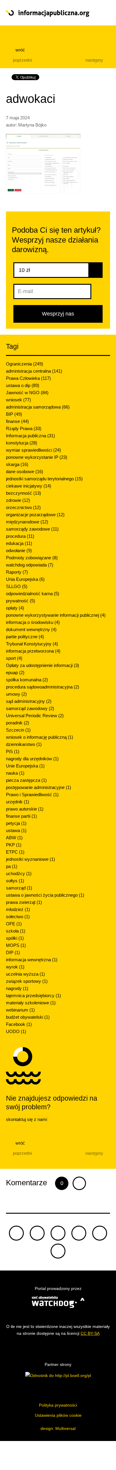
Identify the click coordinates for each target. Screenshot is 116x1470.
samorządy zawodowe (32, 528)
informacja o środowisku (33, 622)
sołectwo (18, 916)
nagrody (17, 988)
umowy (16, 694)
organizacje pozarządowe (35, 514)
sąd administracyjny (28, 701)
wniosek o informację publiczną (39, 737)
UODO (16, 1031)
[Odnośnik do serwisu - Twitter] (37, 1233)
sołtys (15, 880)
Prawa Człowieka (28, 378)
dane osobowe (24, 471)
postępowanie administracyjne (38, 787)
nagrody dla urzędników (32, 758)
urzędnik (17, 801)
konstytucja (21, 442)
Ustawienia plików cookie (58, 1415)
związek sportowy (27, 981)
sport (14, 658)
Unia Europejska (25, 579)
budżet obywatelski (28, 1017)
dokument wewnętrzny (31, 629)
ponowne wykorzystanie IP (36, 457)
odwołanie (19, 550)
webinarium (20, 1009)
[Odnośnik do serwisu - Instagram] (58, 1251)
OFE (14, 923)
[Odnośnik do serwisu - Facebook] (58, 1233)
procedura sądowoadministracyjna (42, 686)
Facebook (19, 1024)
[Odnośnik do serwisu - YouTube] (78, 1233)
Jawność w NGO (27, 392)
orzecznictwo (23, 507)
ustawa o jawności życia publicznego (45, 895)
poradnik (17, 722)
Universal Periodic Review (35, 715)
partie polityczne (25, 636)
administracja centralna (34, 371)
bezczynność (23, 493)
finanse (17, 421)
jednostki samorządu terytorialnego (44, 478)
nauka (15, 773)
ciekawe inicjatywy (28, 485)
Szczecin (18, 729)
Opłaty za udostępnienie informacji (42, 665)
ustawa (16, 830)
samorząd (19, 887)
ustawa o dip (22, 385)
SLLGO (16, 586)
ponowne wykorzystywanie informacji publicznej (56, 615)
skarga (17, 464)
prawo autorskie (24, 808)
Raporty (17, 572)
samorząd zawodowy (30, 708)
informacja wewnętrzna (31, 959)
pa (11, 866)
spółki (15, 938)
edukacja (19, 543)
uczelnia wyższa (25, 974)
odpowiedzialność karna (32, 593)
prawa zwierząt (24, 902)
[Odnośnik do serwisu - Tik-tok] (16, 1233)
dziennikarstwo (24, 744)
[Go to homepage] (47, 13)
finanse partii (21, 816)
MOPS (16, 945)
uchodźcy (19, 873)
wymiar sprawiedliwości (33, 450)
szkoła (15, 930)
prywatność (20, 600)
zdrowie (18, 500)
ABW (14, 837)
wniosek (18, 399)
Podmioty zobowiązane (32, 557)
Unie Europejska (25, 765)
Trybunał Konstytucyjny (32, 643)
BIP (14, 414)
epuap (15, 672)
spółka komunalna (27, 679)
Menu (99, 12)
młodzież (18, 909)
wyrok (15, 966)
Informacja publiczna (30, 435)
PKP (13, 844)
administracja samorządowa (38, 406)
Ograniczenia (24, 363)
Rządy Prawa (23, 428)
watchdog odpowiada (29, 564)
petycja (16, 823)
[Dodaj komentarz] (79, 1183)
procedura (20, 536)
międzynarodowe (27, 521)
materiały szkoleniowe (31, 1002)
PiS (12, 751)
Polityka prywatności (58, 1405)
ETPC (15, 851)
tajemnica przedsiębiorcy (33, 995)
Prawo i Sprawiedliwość (32, 794)
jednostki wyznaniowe (30, 859)
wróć (19, 49)
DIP (13, 952)
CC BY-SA (90, 1333)
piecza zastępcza (26, 780)
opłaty (15, 607)
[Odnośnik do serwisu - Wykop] (99, 1233)
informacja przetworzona (33, 650)
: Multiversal (58, 1428)
